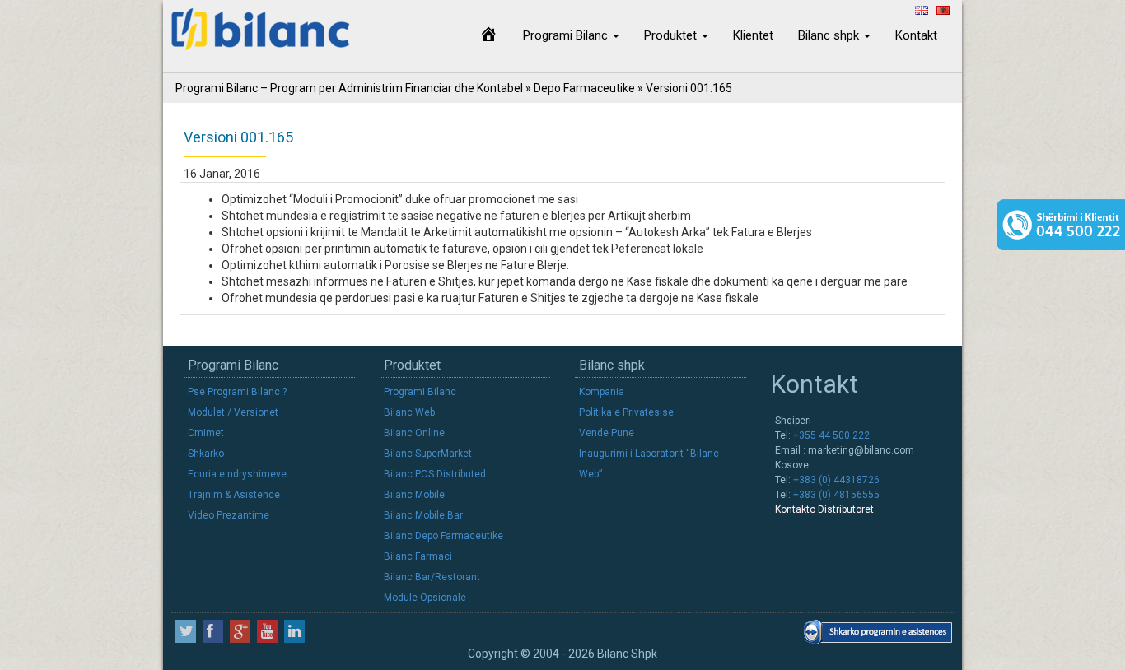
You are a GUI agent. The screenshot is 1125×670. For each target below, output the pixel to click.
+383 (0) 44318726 (835, 480)
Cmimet (206, 433)
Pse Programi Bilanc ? (237, 392)
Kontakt (916, 35)
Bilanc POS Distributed (435, 474)
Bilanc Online (414, 433)
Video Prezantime (228, 515)
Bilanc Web (409, 412)
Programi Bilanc (567, 35)
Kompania (601, 392)
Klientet (753, 35)
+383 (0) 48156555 (835, 494)
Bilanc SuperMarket (428, 453)
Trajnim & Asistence (234, 494)
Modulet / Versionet (233, 412)
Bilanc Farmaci (418, 556)
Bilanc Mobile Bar (423, 515)
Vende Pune (606, 433)
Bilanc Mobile (414, 494)
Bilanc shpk (830, 35)
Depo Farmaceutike (584, 88)
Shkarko (206, 453)
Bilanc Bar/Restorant (432, 577)
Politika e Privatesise (626, 412)
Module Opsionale (425, 597)
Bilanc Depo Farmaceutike (443, 536)
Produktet (672, 35)
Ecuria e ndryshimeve (237, 474)
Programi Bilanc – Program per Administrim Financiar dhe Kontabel (349, 88)
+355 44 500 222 (830, 435)
